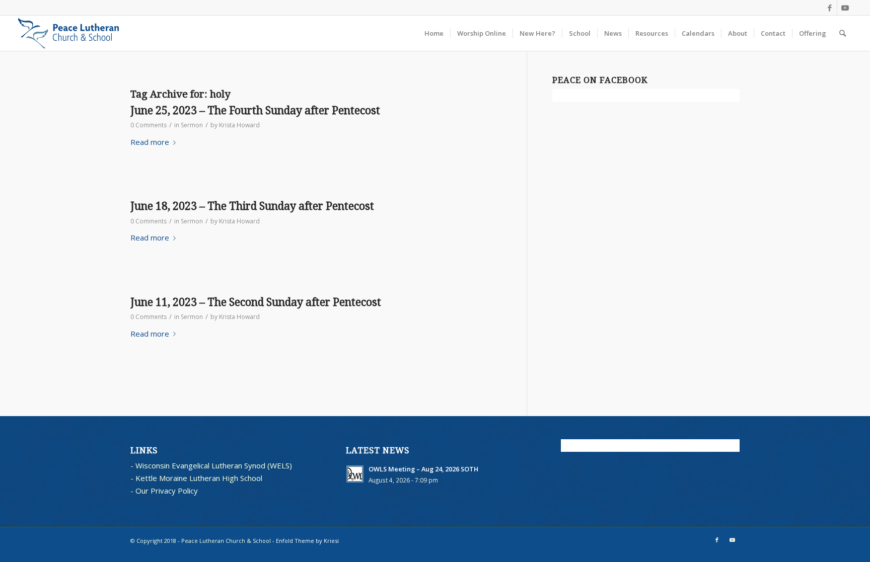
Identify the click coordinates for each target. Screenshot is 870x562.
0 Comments (148, 125)
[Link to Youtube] (844, 7)
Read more (149, 142)
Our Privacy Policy (166, 491)
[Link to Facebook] (829, 7)
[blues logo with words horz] (69, 33)
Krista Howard (239, 125)
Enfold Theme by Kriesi (307, 540)
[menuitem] (434, 33)
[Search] (842, 33)
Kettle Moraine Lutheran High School (198, 478)
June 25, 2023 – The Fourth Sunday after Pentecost (255, 110)
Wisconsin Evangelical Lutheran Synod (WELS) (213, 465)
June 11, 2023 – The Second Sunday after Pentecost (255, 302)
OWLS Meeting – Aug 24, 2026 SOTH (423, 468)
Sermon (192, 125)
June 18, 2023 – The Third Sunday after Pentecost (252, 206)
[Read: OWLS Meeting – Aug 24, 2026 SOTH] (355, 474)
